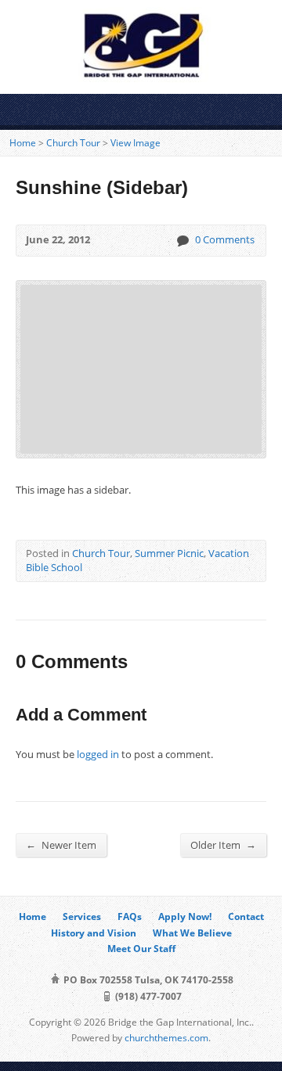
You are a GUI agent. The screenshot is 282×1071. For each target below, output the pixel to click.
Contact (246, 916)
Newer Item (61, 844)
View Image (135, 143)
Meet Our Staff (141, 948)
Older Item (223, 844)
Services (82, 916)
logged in (98, 754)
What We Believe (192, 933)
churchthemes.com (166, 1038)
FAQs (130, 916)
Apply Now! (185, 916)
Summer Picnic (169, 553)
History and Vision (93, 933)
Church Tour (73, 143)
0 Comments (182, 241)
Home (22, 143)
